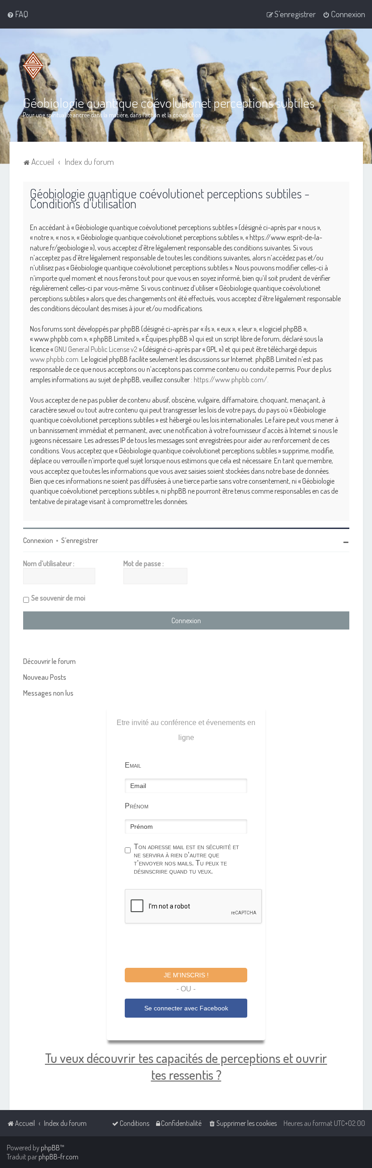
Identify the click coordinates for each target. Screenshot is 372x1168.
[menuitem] (17, 14)
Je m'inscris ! (186, 975)
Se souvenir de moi (58, 597)
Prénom (136, 806)
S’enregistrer (79, 540)
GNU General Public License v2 (95, 349)
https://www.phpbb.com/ (230, 379)
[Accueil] (35, 65)
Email (133, 765)
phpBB (50, 1147)
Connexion (38, 540)
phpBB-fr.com (58, 1156)
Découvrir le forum (49, 661)
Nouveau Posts (44, 677)
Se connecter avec (186, 1008)
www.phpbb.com (54, 359)
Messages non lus (48, 692)
